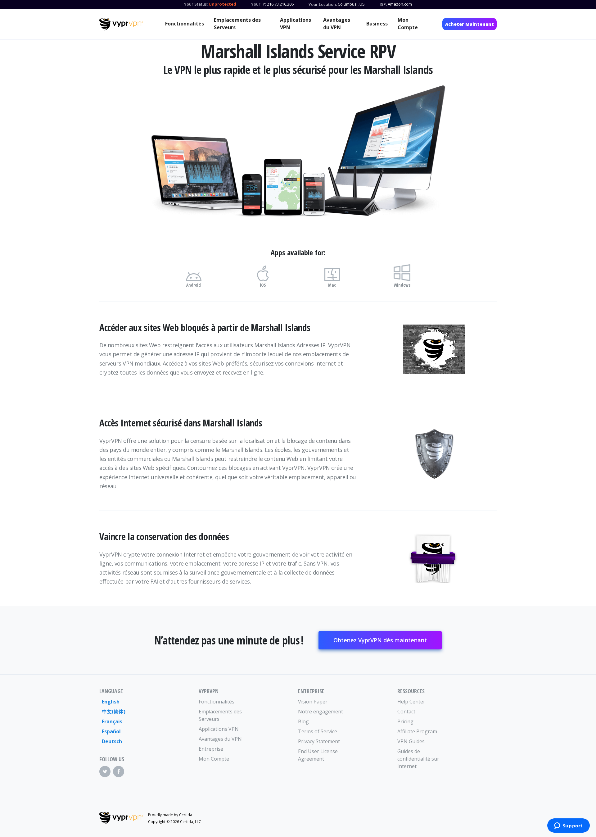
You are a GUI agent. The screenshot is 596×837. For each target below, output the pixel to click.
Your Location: (323, 4)
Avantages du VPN (336, 23)
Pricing (405, 721)
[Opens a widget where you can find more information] (568, 826)
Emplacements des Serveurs (237, 23)
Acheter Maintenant (469, 24)
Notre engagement (320, 711)
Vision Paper (312, 701)
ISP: (383, 4)
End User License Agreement (318, 755)
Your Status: (196, 4)
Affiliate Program (417, 731)
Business (377, 23)
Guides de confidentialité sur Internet (418, 759)
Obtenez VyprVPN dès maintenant (380, 640)
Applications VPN (295, 23)
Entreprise (211, 748)
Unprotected (222, 4)
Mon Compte (408, 23)
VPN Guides (411, 741)
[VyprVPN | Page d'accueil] (121, 24)
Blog (303, 721)
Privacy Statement (319, 741)
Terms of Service (317, 731)
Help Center (411, 701)
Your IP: (258, 4)
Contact (406, 711)
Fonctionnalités (184, 23)
